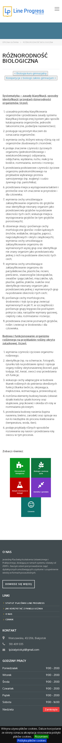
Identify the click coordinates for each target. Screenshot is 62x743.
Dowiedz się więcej (18, 584)
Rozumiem (41, 736)
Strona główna (10, 42)
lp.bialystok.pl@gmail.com (24, 649)
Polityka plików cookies (32, 740)
